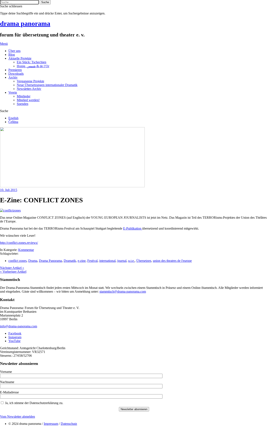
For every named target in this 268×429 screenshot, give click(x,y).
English (13, 118)
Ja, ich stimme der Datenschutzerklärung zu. (34, 403)
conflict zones (17, 260)
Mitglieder (23, 96)
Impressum (51, 423)
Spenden (22, 104)
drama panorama (25, 23)
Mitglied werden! (28, 100)
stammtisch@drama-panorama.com (122, 291)
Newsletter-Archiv (29, 88)
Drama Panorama (50, 260)
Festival (92, 260)
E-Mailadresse (9, 392)
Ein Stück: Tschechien (31, 62)
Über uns (14, 51)
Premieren (15, 70)
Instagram (14, 337)
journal (121, 260)
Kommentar (26, 250)
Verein (12, 92)
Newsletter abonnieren (134, 409)
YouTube (14, 341)
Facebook (14, 333)
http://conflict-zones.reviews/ (19, 242)
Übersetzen (143, 260)
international (107, 260)
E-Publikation (132, 228)
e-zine (82, 260)
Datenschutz (69, 423)
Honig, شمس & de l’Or (33, 66)
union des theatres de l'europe (172, 260)
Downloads (16, 73)
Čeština (13, 122)
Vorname (6, 371)
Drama (32, 260)
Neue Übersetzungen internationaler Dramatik (47, 85)
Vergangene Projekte (30, 81)
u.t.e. (131, 260)
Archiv (13, 77)
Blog (11, 54)
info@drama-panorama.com (18, 326)
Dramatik (70, 260)
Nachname (7, 382)
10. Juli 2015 (8, 190)
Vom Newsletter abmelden (17, 416)
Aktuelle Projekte (19, 58)
